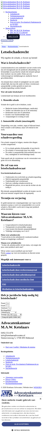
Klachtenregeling (12, 381)
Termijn (4, 315)
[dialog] (21, 415)
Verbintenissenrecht (13, 358)
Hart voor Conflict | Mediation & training (20, 347)
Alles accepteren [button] (21, 424)
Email (3, 306)
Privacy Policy (11, 379)
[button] (21, 430)
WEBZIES (38, 387)
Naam (3, 303)
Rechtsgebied (6, 310)
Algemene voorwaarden (14, 377)
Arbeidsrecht (10, 356)
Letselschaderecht (12, 360)
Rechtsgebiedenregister (14, 383)
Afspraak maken (7, 40)
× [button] (40, 399)
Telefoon (4, 308)
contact (8, 253)
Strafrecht (9, 362)
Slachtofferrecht (11, 368)
